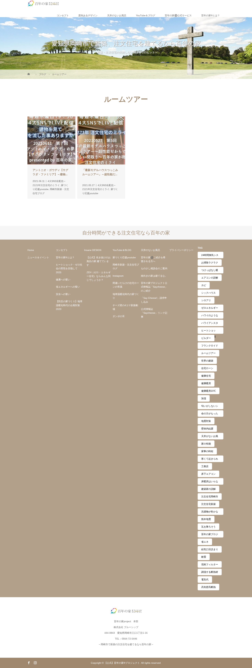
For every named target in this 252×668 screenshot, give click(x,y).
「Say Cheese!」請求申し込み (154, 300)
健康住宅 (206, 375)
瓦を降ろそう (208, 526)
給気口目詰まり (209, 549)
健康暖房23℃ (208, 390)
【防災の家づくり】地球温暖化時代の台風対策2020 (69, 305)
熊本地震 (206, 519)
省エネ (204, 541)
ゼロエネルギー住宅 (209, 308)
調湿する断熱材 (209, 572)
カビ (203, 285)
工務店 (204, 466)
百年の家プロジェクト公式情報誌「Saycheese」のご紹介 (154, 287)
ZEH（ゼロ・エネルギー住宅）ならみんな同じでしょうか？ (99, 276)
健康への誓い (63, 279)
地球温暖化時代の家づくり (126, 296)
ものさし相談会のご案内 (154, 268)
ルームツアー (208, 353)
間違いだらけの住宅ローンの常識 (126, 285)
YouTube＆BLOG (122, 250)
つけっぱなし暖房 (209, 271)
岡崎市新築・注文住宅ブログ (126, 266)
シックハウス (208, 292)
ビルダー (206, 338)
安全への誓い (63, 294)
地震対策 (206, 421)
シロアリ (206, 300)
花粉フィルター (209, 564)
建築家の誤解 (208, 489)
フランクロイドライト (209, 346)
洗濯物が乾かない (209, 512)
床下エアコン (208, 473)
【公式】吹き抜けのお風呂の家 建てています (99, 261)
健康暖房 (206, 383)
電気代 (204, 579)
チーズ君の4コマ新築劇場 (125, 307)
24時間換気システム (209, 256)
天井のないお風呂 (116, 15)
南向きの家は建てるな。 (154, 275)
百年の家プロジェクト (209, 535)
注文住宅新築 (208, 504)
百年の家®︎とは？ (210, 15)
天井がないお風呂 (209, 437)
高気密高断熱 (208, 587)
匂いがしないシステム (209, 407)
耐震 (203, 556)
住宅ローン (207, 368)
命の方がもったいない (209, 414)
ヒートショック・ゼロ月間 (208, 331)
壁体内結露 (207, 428)
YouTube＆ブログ (145, 15)
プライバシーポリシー (181, 250)
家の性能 (206, 443)
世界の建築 (207, 360)
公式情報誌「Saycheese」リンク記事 (154, 313)
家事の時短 (207, 451)
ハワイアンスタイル (209, 324)
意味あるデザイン (88, 15)
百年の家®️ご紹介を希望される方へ (153, 259)
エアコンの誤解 (209, 277)
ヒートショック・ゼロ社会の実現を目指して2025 (69, 268)
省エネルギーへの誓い (68, 286)
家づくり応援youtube (124, 257)
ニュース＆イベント (38, 257)
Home (30, 250)
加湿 (203, 398)
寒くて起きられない (209, 459)
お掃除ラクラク (209, 262)
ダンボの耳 (119, 316)
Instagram (118, 275)
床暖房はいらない (209, 482)
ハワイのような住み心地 (209, 316)
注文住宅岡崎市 (209, 496)
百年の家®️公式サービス (178, 15)
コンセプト (63, 15)
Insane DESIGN (92, 250)
